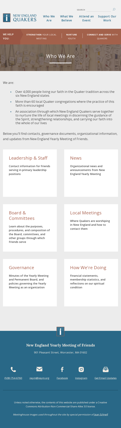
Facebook (62, 378)
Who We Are (49, 18)
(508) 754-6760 (13, 378)
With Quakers (102, 36)
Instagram (81, 378)
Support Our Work (107, 18)
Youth (71, 36)
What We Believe (66, 18)
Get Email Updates (106, 378)
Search (81, 9)
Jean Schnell (101, 414)
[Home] (22, 20)
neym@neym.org (39, 378)
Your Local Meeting (41, 36)
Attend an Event (86, 18)
